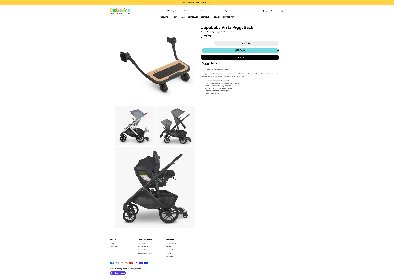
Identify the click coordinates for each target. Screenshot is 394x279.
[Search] (226, 11)
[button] (240, 50)
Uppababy (210, 32)
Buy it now (240, 57)
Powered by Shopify (133, 269)
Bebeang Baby (120, 269)
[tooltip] (278, 50)
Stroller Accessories (228, 32)
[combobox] (197, 10)
